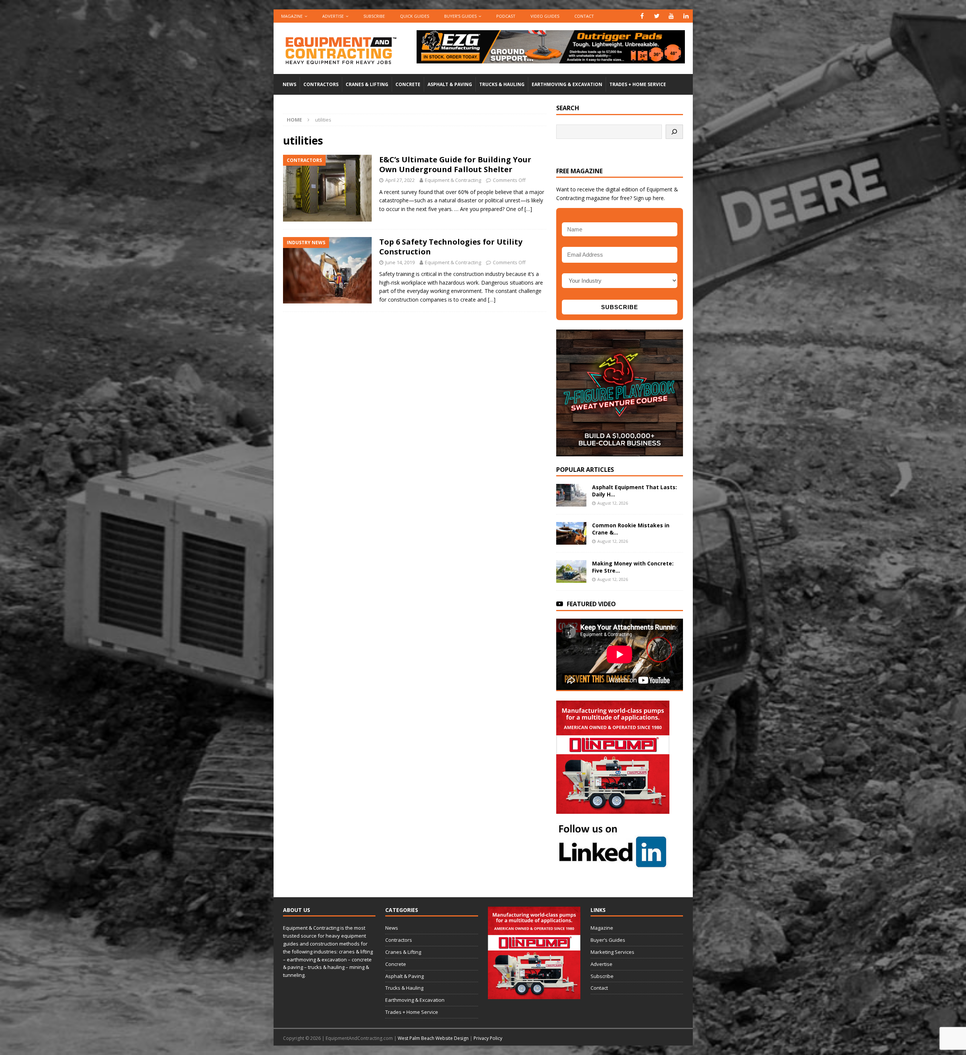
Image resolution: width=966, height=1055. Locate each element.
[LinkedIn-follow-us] (612, 864)
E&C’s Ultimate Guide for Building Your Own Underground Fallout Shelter (455, 164)
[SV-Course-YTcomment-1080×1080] (619, 451)
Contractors (320, 84)
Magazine (292, 16)
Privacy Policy (488, 1038)
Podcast (505, 16)
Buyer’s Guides (460, 16)
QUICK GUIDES (414, 16)
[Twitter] (656, 16)
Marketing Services (612, 952)
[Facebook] (642, 16)
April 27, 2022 (400, 180)
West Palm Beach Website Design (433, 1038)
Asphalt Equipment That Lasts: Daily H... (634, 490)
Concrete (407, 84)
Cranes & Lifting (367, 84)
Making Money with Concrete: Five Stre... (633, 567)
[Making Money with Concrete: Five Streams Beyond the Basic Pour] (571, 571)
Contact (584, 16)
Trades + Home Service (637, 84)
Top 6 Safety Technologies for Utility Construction (450, 247)
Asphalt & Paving (450, 84)
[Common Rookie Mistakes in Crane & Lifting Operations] (571, 533)
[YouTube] (671, 16)
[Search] (674, 132)
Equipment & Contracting (453, 180)
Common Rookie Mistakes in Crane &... (630, 529)
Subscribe (374, 16)
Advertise (333, 16)
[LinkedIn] (686, 16)
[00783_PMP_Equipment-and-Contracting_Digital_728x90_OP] (551, 59)
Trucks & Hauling (502, 84)
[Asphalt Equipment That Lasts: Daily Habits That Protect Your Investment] (571, 495)
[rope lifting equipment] (612, 809)
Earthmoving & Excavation (567, 84)
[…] (528, 209)
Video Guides (545, 16)
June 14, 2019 (400, 262)
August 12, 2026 (612, 503)
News (289, 84)
